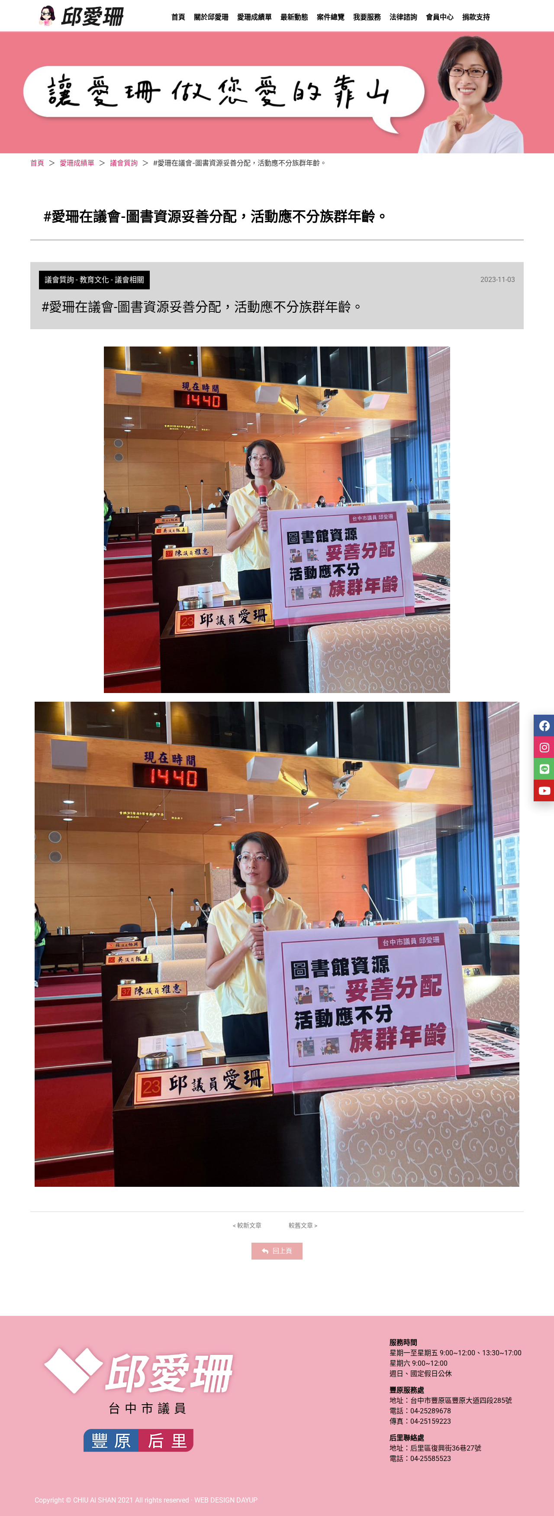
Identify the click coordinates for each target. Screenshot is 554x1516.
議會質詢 (124, 163)
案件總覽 (331, 17)
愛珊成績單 (254, 17)
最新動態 (294, 17)
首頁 (178, 17)
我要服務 (367, 17)
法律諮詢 (403, 17)
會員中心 (440, 17)
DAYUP (247, 1500)
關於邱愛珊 (211, 17)
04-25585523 (430, 1458)
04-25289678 (430, 1411)
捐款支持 (476, 17)
